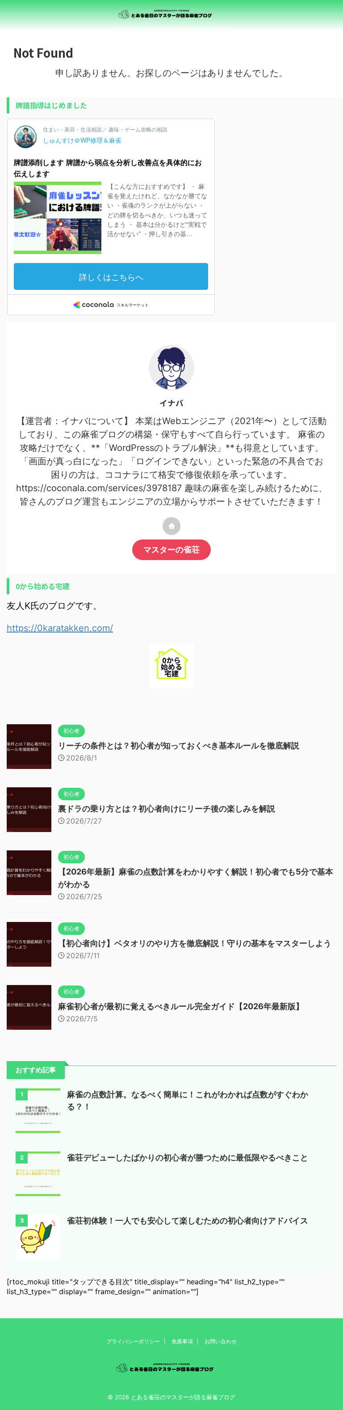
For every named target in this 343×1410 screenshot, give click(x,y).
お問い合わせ (221, 1341)
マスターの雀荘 (171, 549)
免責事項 (182, 1341)
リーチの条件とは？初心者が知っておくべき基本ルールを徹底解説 (178, 745)
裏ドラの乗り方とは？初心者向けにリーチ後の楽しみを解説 (166, 808)
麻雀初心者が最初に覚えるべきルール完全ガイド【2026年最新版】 (181, 1006)
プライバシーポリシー (133, 1341)
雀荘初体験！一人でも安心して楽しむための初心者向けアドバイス (187, 1220)
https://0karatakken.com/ (60, 628)
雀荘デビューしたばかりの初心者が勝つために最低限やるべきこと (187, 1157)
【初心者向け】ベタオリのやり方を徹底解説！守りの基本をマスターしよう (194, 943)
